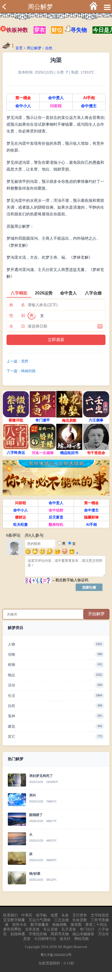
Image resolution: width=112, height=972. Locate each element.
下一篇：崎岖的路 (21, 371)
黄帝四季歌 (12, 929)
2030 (53, 947)
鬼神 (55, 716)
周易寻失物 (60, 934)
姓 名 (17, 305)
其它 (55, 736)
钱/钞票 (34, 874)
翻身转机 (56, 524)
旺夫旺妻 (20, 524)
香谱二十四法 (96, 925)
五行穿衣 (79, 915)
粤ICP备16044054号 (56, 955)
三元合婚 (61, 920)
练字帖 (41, 915)
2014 (44, 947)
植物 (55, 664)
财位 (57, 30)
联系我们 (10, 915)
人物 (55, 644)
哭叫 (32, 795)
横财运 (20, 517)
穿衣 (39, 30)
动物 (55, 654)
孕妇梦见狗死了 (41, 776)
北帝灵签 (32, 929)
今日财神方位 (45, 939)
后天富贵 (56, 517)
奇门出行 (87, 929)
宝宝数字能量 (14, 920)
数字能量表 (39, 925)
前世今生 (19, 925)
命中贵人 (56, 98)
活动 (55, 685)
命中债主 (89, 106)
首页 (19, 48)
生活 (55, 695)
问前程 (56, 106)
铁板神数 (17, 30)
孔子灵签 (68, 929)
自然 (48, 48)
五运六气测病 (40, 920)
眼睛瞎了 (36, 815)
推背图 (76, 925)
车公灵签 (50, 929)
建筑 (55, 726)
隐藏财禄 (91, 517)
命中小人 (23, 106)
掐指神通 (17, 934)
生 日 (17, 326)
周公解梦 (40, 6)
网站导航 (81, 939)
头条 (65, 915)
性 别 (17, 315)
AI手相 (89, 98)
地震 (54, 915)
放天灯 (65, 939)
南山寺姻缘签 (83, 934)
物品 (55, 675)
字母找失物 (38, 934)
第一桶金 (23, 98)
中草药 (26, 915)
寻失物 (79, 30)
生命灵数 (79, 920)
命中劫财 (56, 510)
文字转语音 (100, 915)
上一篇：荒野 (17, 361)
